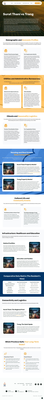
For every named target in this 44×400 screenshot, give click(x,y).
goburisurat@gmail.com (20, 391)
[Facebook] (35, 384)
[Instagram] (38, 384)
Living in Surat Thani (29, 383)
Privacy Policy (35, 395)
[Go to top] (42, 398)
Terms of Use (40, 395)
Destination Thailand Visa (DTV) (17, 81)
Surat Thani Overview (20, 383)
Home (15, 383)
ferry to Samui (18, 315)
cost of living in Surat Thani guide (34, 172)
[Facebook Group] (41, 384)
